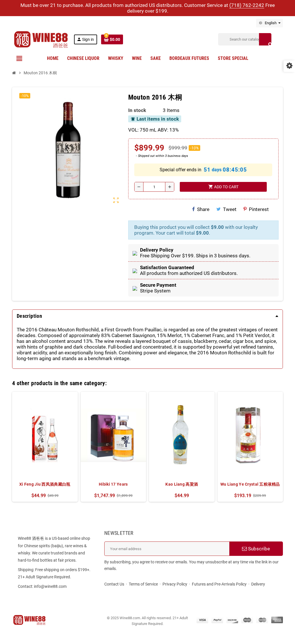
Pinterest (259, 209)
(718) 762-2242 (246, 5)
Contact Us (114, 584)
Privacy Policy (174, 584)
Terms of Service (143, 584)
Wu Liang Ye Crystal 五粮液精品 (250, 484)
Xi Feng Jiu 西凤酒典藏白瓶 (44, 484)
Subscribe (258, 549)
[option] (45, 447)
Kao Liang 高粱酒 (181, 484)
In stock (137, 110)
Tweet (230, 209)
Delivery (258, 584)
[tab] (147, 316)
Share (203, 209)
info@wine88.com (50, 586)
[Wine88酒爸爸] (41, 39)
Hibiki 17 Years (113, 484)
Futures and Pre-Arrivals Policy (219, 584)
